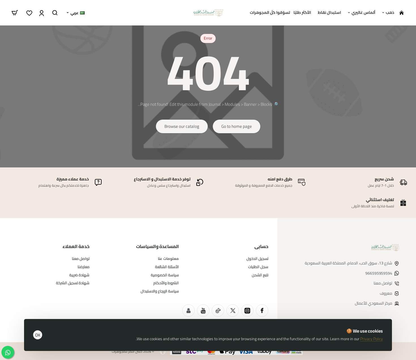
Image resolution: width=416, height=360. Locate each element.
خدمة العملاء (76, 246)
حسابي (261, 246)
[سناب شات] (188, 310)
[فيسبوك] (262, 310)
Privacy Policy (371, 338)
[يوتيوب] (203, 310)
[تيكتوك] (218, 310)
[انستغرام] (247, 310)
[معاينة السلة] (14, 12)
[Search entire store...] (55, 12)
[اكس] (232, 310)
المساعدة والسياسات (157, 246)
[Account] (41, 12)
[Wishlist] (29, 12)
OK (37, 335)
